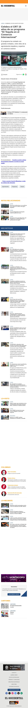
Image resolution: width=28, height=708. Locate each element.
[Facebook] (6, 693)
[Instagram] (12, 693)
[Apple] (18, 693)
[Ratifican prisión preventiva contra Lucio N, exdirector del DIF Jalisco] (5, 505)
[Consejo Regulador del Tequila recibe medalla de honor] (5, 212)
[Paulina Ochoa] (4, 479)
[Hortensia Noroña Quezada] (4, 493)
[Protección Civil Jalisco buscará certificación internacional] (5, 239)
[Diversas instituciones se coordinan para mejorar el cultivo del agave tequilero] (5, 205)
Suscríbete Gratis (14, 594)
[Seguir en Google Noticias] (26, 74)
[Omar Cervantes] (4, 472)
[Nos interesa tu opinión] (14, 667)
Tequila (22, 186)
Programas (14, 186)
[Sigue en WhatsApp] (23, 74)
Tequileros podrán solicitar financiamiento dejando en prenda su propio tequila (13, 161)
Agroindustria (5, 186)
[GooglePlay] (21, 693)
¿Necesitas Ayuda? (14, 689)
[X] (9, 693)
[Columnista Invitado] (4, 486)
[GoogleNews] (15, 693)
